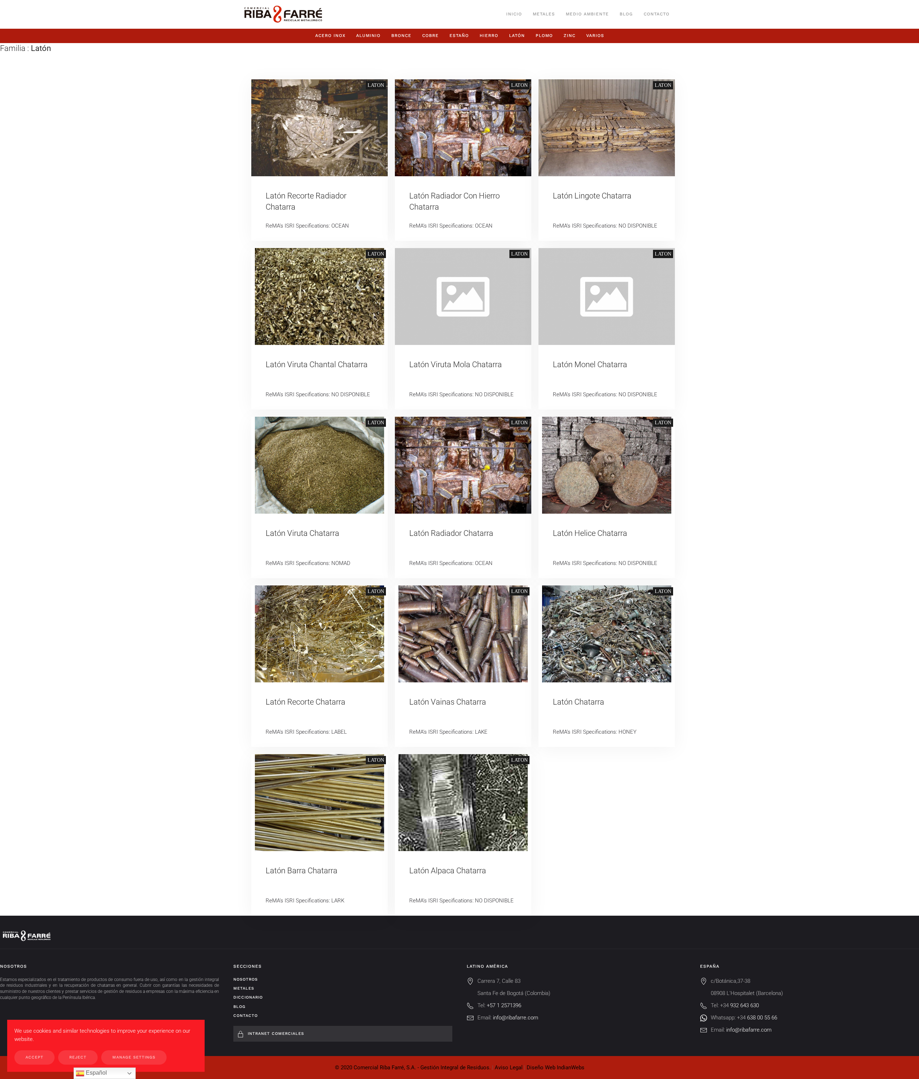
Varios (595, 35)
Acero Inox (330, 35)
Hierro (489, 35)
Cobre (430, 35)
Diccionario (248, 997)
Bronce (401, 35)
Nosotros (245, 979)
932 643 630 (744, 1005)
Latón (517, 35)
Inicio (514, 14)
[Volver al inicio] (283, 14)
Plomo (544, 35)
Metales (544, 14)
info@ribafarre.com (515, 1017)
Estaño (459, 35)
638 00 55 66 (762, 1017)
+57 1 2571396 (504, 1005)
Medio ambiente (587, 14)
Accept (34, 1057)
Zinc (569, 35)
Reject (78, 1057)
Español (95, 1073)
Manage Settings (133, 1057)
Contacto (657, 14)
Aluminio (368, 35)
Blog (626, 14)
